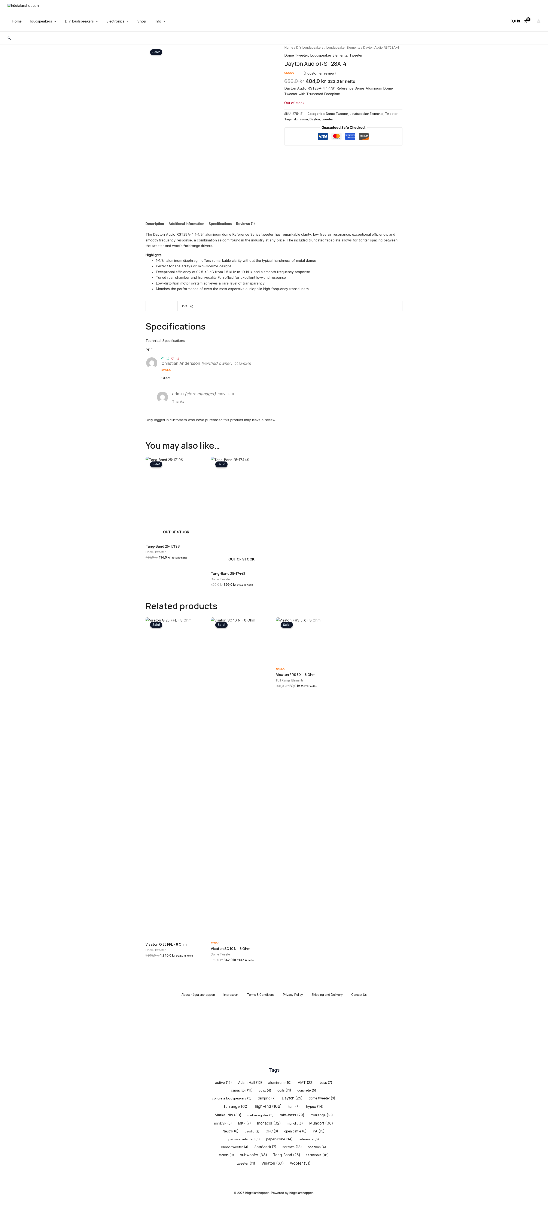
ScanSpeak (265, 1147)
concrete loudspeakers (232, 1098)
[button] (54, 21)
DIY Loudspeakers (309, 47)
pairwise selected (244, 1139)
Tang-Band (286, 1155)
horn (294, 1107)
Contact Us (359, 994)
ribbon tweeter (234, 1147)
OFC (272, 1131)
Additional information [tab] (186, 224)
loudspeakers (41, 21)
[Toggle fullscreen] (20, 1205)
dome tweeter (322, 1098)
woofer (300, 1163)
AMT (306, 1082)
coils (284, 1090)
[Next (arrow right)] (20, 1213)
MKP (244, 1123)
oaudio (252, 1131)
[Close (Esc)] (48, 1205)
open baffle (295, 1131)
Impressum (230, 994)
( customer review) (320, 73)
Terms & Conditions (260, 994)
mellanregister (260, 1115)
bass (326, 1083)
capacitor (242, 1090)
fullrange (236, 1106)
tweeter (327, 119)
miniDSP (223, 1123)
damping (267, 1098)
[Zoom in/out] (6, 1205)
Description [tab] (155, 224)
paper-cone (279, 1139)
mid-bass (292, 1115)
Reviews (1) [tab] (245, 224)
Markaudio (227, 1115)
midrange (321, 1115)
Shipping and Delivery (327, 994)
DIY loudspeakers (79, 21)
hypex (314, 1106)
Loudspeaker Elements (343, 47)
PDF (149, 350)
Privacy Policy (293, 994)
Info (158, 21)
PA (319, 1131)
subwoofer (253, 1155)
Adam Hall (250, 1082)
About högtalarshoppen (198, 994)
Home (17, 21)
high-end (268, 1106)
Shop (141, 21)
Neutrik (230, 1131)
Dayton (315, 119)
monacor (269, 1123)
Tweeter (356, 55)
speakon (317, 1147)
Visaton (272, 1163)
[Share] (34, 1205)
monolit (295, 1123)
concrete (306, 1090)
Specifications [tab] (220, 224)
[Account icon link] (539, 21)
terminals (317, 1155)
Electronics (115, 21)
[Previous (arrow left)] (6, 1213)
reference (309, 1139)
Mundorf (321, 1123)
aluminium (300, 119)
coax (265, 1090)
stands (226, 1155)
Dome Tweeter (296, 55)
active (223, 1082)
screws (292, 1147)
